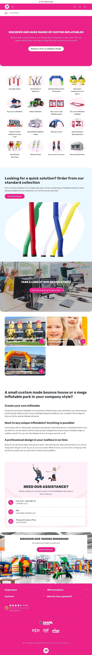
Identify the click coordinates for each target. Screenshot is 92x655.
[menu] (12, 6)
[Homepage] (7, 6)
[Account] (79, 6)
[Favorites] (84, 6)
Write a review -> (15, 610)
